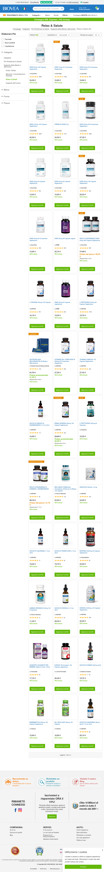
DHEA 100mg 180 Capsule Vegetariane (38, 125)
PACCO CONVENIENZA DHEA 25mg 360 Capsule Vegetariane (90, 239)
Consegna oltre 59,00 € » (85, 15)
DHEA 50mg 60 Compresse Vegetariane (38, 239)
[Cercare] (62, 9)
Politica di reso (81, 840)
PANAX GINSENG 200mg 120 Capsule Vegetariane (64, 424)
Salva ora (52, 816)
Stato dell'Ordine (81, 832)
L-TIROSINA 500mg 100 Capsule (40, 302)
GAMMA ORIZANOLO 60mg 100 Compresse (40, 609)
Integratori (26, 29)
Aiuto (72, 9)
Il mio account (47, 830)
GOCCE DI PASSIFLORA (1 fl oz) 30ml (65, 552)
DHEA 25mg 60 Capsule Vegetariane (37, 182)
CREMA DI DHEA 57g (62, 124)
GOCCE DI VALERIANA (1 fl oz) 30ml (40, 552)
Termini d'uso (43, 868)
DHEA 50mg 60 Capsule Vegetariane (62, 182)
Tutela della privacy (55, 868)
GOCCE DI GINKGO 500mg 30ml (90, 665)
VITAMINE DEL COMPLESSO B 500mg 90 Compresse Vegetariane (65, 361)
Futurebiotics (85, 557)
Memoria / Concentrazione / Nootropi (16, 75)
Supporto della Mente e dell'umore (63, 29)
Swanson (84, 430)
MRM (57, 245)
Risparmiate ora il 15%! (17, 15)
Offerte (65, 15)
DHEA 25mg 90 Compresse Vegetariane (88, 68)
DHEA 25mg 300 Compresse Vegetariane (89, 125)
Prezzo (7, 103)
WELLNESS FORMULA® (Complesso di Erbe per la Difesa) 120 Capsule (65, 489)
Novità (56, 15)
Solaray (33, 729)
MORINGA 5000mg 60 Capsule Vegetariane (90, 552)
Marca (47, 15)
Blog (11, 835)
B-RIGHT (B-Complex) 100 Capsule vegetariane (63, 666)
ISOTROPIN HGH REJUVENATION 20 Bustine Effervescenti (39, 361)
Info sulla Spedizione (83, 838)
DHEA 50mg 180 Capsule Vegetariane (38, 68)
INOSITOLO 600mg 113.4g (88, 487)
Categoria (8, 52)
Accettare (83, 867)
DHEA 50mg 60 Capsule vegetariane (62, 303)
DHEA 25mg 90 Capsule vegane (65, 238)
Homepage (17, 29)
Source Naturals (61, 493)
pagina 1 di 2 (64, 755)
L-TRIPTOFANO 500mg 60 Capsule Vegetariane (88, 303)
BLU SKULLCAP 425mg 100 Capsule (64, 723)
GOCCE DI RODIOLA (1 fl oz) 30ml (64, 609)
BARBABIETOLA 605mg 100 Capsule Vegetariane (39, 723)
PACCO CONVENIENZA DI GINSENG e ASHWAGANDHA (39, 488)
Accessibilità (33, 868)
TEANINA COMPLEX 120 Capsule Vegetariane (88, 360)
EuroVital (34, 73)
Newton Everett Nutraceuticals (40, 366)
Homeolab (34, 671)
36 (96, 35)
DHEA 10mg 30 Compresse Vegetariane (63, 68)
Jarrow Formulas (61, 671)
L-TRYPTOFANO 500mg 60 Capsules (88, 424)
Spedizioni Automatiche (50, 839)
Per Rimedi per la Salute (40, 29)
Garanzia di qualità (16, 832)
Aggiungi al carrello (37, 91)
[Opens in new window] (15, 810)
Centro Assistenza (82, 830)
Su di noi (12, 830)
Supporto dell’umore (13, 83)
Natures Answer (86, 671)
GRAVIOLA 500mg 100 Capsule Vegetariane (90, 609)
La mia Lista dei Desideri (51, 832)
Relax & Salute (11, 79)
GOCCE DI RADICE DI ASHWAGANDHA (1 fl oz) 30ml (39, 424)
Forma (6, 96)
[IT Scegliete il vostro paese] (25, 8)
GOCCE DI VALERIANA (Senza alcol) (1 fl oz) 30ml (90, 723)
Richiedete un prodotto (83, 835)
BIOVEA (33, 309)
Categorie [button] (36, 15)
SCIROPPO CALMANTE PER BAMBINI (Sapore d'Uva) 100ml (40, 666)
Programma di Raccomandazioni (49, 835)
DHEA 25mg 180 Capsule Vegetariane (88, 182)
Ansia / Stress (11, 70)
